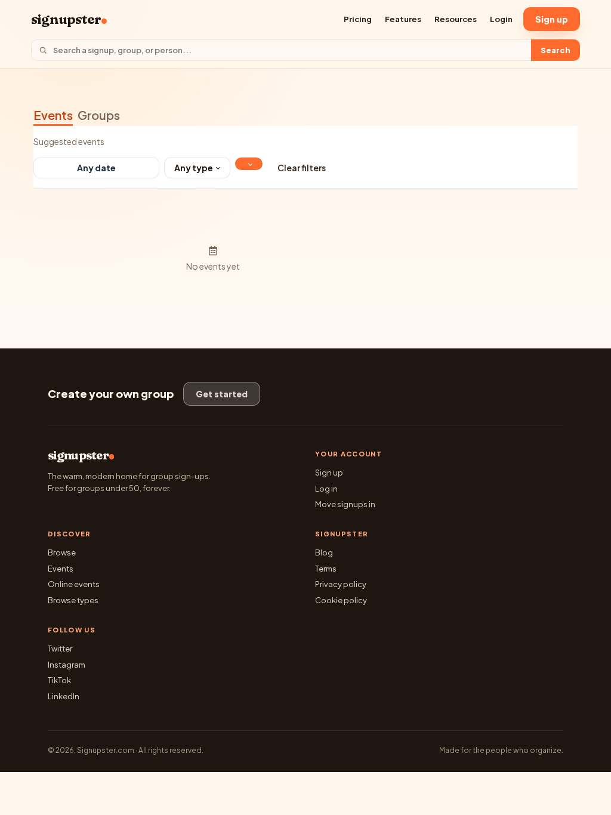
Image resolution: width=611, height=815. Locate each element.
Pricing (358, 19)
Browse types (73, 600)
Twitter (60, 648)
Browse (62, 552)
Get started (222, 393)
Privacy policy (340, 584)
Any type (193, 167)
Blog (324, 552)
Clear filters (301, 167)
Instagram (66, 664)
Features (403, 19)
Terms (326, 568)
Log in (326, 488)
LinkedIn (63, 696)
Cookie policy (341, 600)
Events (53, 114)
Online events (74, 584)
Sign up (551, 19)
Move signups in (345, 504)
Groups (99, 114)
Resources (455, 19)
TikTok (59, 680)
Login (501, 19)
